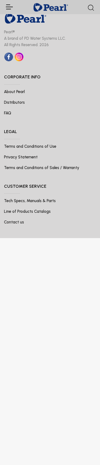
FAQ (7, 113)
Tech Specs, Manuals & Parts (30, 200)
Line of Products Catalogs (27, 211)
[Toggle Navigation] (9, 7)
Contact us (14, 222)
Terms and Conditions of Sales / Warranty (41, 167)
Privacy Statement (21, 157)
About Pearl (14, 91)
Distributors (14, 102)
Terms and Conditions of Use (30, 146)
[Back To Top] (85, 450)
